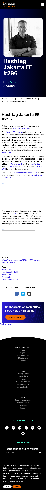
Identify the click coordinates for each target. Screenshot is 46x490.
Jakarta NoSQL (12, 166)
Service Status (23, 403)
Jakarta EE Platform (14, 132)
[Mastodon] (20, 428)
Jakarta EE (6, 274)
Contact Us (23, 405)
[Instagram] (33, 428)
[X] (7, 428)
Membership (23, 358)
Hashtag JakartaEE (10, 272)
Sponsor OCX (15, 317)
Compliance (23, 379)
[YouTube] (39, 428)
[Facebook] (17, 294)
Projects (23, 353)
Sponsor (23, 361)
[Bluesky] (13, 428)
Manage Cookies (23, 387)
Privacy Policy (23, 374)
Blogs (14, 99)
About (23, 350)
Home (4, 99)
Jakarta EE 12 (7, 152)
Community (6, 277)
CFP (7, 173)
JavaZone (13, 213)
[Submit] (40, 452)
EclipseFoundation (9, 269)
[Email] (29, 294)
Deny (7, 487)
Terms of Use (23, 376)
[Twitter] (23, 294)
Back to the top (6, 324)
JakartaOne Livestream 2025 (25, 173)
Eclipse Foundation (10, 280)
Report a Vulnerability (23, 400)
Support (23, 408)
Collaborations (23, 355)
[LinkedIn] (23, 433)
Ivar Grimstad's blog (30, 99)
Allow (16, 487)
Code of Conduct (23, 382)
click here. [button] (19, 482)
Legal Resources (23, 384)
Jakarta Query (35, 164)
